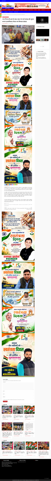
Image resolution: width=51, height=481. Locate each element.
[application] (42, 20)
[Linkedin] (9, 184)
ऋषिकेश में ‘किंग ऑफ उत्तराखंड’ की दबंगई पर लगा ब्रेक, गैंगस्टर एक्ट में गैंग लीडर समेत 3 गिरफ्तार (18, 426)
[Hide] (0, 18)
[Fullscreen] (47, 22)
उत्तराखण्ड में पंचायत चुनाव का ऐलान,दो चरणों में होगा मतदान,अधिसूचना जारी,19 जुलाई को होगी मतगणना (11, 208)
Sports (35, 9)
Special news (31, 9)
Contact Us (43, 9)
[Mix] (14, 184)
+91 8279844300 (40, 56)
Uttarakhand (7, 431)
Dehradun (26, 431)
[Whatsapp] (15, 184)
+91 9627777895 (6, 464)
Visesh (39, 9)
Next (43, 37)
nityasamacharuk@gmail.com (5, 23)
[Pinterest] (11, 184)
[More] (16, 184)
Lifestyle (25, 9)
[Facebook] (5, 184)
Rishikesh (4, 431)
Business (9, 9)
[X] (6, 184)
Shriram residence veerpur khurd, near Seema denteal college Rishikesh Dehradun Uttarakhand (41, 55)
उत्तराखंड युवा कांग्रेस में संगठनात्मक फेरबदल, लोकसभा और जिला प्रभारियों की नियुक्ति (29, 410)
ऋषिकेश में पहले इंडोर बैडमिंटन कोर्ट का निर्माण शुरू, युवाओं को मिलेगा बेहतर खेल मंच (7, 410)
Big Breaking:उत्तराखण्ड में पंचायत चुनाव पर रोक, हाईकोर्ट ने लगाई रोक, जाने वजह (25, 208)
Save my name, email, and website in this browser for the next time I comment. (14, 399)
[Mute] (46, 22)
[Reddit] (8, 184)
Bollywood (4, 9)
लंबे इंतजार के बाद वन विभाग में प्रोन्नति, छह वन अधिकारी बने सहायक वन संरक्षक (29, 426)
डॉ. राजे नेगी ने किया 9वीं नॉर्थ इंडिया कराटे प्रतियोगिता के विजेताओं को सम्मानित (18, 410)
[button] (42, 20)
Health (22, 9)
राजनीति (10, 431)
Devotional (17, 9)
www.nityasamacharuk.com (42, 58)
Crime (13, 9)
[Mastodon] (12, 184)
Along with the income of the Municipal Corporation (12, 204)
